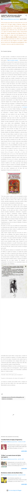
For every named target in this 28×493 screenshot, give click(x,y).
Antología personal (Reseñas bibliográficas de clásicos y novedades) (13, 398)
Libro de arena (14, 2)
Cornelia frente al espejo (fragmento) (11, 439)
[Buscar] (26, 3)
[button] (26, 16)
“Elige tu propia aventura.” (13, 60)
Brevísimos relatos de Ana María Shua (11, 473)
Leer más (24, 451)
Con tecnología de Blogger (14, 490)
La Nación (24, 107)
